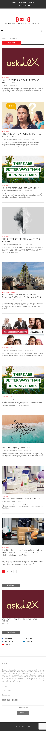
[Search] (41, 31)
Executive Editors (8, 300)
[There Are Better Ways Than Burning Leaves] (23, 169)
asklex (5, 85)
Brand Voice (10, 585)
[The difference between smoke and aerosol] (23, 480)
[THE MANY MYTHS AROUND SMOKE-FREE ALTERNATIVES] (23, 115)
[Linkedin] (25, 5)
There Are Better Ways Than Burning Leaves (21, 188)
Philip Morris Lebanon (9, 501)
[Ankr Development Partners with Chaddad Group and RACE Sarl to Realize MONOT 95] (23, 276)
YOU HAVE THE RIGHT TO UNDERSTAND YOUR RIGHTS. (19, 620)
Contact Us (31, 2)
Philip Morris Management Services (13, 139)
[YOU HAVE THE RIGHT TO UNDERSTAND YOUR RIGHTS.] (23, 61)
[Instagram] (22, 5)
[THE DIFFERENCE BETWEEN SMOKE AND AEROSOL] (23, 220)
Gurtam (5, 558)
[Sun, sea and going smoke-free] (23, 429)
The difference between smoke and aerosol (21, 499)
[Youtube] (29, 5)
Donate (14, 2)
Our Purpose (22, 2)
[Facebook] (16, 5)
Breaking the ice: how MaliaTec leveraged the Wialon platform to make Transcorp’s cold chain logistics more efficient (22, 552)
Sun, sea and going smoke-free (16, 447)
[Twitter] (19, 5)
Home (4, 38)
